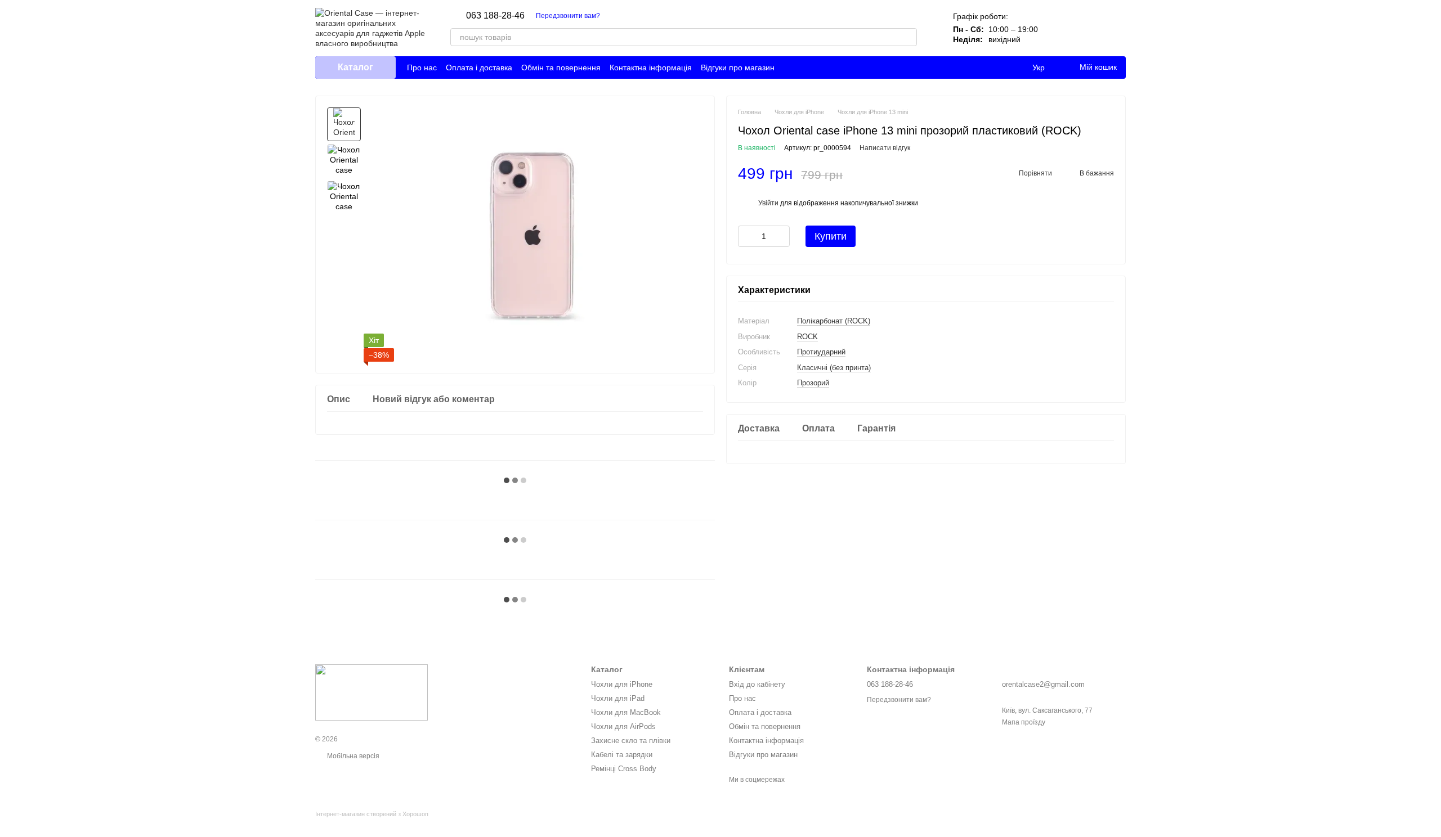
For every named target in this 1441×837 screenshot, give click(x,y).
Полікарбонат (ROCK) (833, 321)
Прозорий (813, 383)
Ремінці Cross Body (623, 768)
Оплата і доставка (479, 67)
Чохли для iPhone (621, 684)
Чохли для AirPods (623, 726)
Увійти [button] (768, 203)
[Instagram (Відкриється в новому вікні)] (615, 15)
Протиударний (821, 352)
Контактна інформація (651, 67)
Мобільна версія (352, 756)
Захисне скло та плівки (630, 740)
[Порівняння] (1058, 28)
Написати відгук (885, 148)
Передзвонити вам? (568, 16)
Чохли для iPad (618, 698)
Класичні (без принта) (834, 367)
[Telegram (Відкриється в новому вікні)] (629, 15)
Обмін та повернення (561, 67)
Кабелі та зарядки (621, 754)
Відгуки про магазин (738, 67)
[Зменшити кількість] (746, 236)
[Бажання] (1087, 28)
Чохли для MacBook (626, 712)
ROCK (807, 336)
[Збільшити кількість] (781, 236)
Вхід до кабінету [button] (757, 684)
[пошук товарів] (908, 37)
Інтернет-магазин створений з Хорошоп (371, 814)
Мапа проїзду (1023, 722)
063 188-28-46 (495, 15)
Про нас (422, 67)
